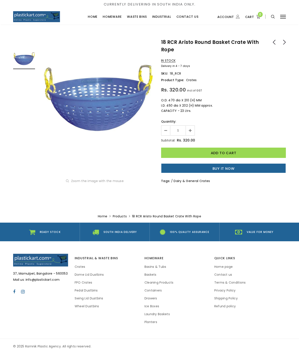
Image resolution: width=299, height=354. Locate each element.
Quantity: (168, 121)
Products (120, 216)
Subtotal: (168, 140)
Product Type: (172, 80)
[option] (98, 95)
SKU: (164, 73)
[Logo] (42, 16)
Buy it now (224, 168)
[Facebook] (14, 291)
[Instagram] (23, 291)
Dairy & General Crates (192, 181)
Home (102, 216)
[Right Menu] (283, 17)
